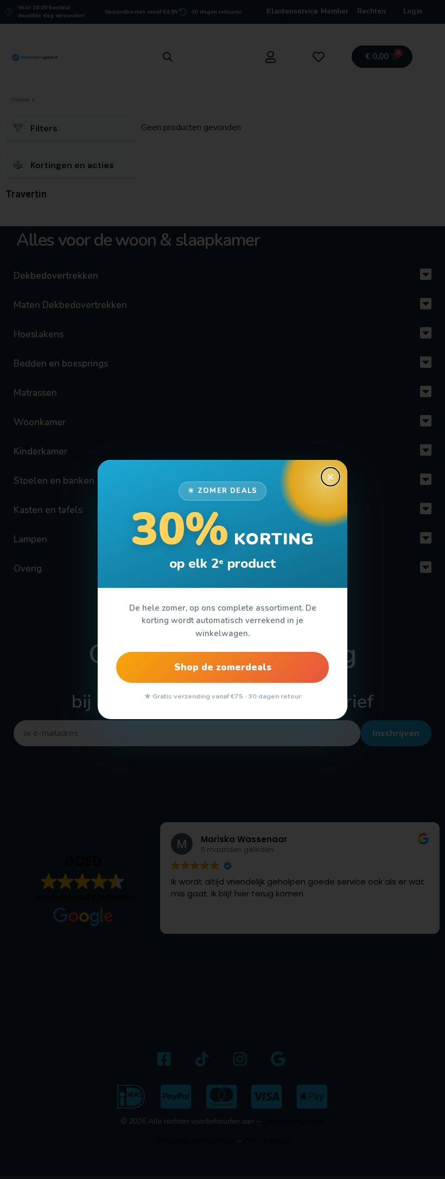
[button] (330, 476)
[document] (222, 589)
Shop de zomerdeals (222, 667)
